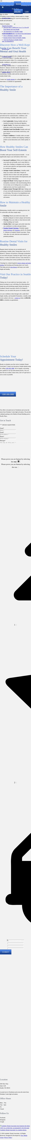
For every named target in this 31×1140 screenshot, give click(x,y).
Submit (5, 952)
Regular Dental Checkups (11, 228)
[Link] (8, 72)
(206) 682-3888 (10, 368)
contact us (17, 298)
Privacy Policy (8, 1137)
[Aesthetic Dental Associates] (15, 384)
